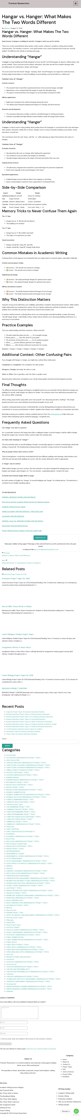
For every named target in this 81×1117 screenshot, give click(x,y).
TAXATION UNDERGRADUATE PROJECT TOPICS (22, 967)
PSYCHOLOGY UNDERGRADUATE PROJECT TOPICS (23, 935)
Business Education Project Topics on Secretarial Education (25, 719)
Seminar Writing (63, 1096)
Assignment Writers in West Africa (16, 647)
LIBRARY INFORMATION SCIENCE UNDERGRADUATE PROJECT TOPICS (29, 890)
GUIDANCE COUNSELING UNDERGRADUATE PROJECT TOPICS (26, 871)
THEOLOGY (10, 974)
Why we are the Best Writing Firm (69, 1102)
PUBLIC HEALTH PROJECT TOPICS (17, 945)
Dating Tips (10, 827)
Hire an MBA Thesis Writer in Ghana (17, 606)
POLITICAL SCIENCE (12, 927)
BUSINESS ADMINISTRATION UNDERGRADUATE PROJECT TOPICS (28, 795)
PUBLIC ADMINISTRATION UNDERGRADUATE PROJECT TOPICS (27, 940)
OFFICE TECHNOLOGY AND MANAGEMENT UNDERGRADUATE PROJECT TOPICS (32, 915)
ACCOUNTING (11, 755)
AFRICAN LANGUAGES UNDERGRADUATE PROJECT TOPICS (26, 763)
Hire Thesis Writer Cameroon (9, 1102)
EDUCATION (10, 839)
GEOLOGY (9, 868)
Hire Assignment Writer (7, 1105)
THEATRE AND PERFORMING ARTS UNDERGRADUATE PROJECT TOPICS (30, 972)
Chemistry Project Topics (14, 804)
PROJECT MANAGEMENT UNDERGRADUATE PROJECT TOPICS (27, 932)
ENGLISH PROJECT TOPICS (15, 849)
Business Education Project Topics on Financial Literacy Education (28, 714)
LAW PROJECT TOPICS (14, 888)
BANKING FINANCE (12, 777)
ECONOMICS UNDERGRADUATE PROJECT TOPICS (22, 836)
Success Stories (11, 964)
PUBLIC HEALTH (11, 942)
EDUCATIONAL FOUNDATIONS (16, 844)
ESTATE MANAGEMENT (14, 858)
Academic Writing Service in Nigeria (12, 1087)
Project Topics (67, 1067)
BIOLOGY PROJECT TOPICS (15, 787)
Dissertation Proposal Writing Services (15, 526)
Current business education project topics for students (24, 729)
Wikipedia (9, 991)
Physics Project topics (13, 925)
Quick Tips (12, 521)
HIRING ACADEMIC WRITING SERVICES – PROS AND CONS (22, 512)
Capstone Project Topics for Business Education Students (25, 712)
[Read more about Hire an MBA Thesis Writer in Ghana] (9, 596)
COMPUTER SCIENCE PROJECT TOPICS (19, 819)
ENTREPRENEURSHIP (13, 851)
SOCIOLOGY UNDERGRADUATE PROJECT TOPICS (22, 962)
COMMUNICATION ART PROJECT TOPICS (20, 809)
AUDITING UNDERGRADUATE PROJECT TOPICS (22, 775)
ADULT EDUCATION (12, 760)
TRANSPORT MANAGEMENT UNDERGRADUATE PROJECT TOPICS (28, 981)
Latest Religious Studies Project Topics (18, 634)
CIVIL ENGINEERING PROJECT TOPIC (18, 807)
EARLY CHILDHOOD (12, 829)
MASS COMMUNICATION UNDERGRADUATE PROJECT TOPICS (27, 903)
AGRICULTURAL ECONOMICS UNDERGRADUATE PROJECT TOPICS (28, 765)
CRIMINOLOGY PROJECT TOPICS (17, 822)
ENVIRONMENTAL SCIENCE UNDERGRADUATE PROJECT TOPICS (27, 856)
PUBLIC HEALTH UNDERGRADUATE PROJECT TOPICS (24, 947)
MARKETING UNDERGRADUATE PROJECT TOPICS (22, 898)
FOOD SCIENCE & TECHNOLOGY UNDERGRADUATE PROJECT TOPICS (29, 863)
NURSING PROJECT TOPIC (14, 913)
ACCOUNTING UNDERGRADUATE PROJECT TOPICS (23, 758)
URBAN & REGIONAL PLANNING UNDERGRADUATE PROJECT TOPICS (29, 986)
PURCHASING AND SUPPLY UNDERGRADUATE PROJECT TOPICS (27, 952)
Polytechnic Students (65, 1099)
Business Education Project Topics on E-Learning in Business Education (29, 717)
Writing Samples (63, 1105)
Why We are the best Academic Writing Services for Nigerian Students (26, 502)
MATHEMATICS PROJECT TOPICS (17, 905)
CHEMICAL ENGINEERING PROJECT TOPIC (20, 799)
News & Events (11, 910)
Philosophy (10, 920)
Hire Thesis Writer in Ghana (9, 1093)
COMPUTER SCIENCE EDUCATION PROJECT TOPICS (23, 817)
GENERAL (5, 497)
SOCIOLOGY (10, 959)
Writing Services (5, 1108)
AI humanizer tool (56, 414)
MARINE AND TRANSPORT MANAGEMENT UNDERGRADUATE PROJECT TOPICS (32, 895)
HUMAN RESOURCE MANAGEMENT (18, 876)
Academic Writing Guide (66, 1093)
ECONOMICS (10, 834)
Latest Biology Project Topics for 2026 (17, 675)
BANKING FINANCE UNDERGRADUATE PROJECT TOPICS (25, 780)
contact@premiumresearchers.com (47, 549)
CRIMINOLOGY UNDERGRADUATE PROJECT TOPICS (23, 824)
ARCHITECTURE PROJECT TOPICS (17, 772)
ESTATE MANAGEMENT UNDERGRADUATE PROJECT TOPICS (26, 861)
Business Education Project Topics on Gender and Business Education (29, 726)
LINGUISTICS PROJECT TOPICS (16, 893)
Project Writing (5, 1110)
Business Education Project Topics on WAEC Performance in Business (29, 722)
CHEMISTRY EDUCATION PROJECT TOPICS (20, 802)
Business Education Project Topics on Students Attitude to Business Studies (31, 724)
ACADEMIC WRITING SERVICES (13, 516)
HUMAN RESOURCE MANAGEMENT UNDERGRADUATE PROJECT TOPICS (30, 878)
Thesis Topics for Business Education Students (21, 734)
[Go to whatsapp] (76, 1111)
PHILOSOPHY (10, 922)
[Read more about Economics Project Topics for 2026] (14, 574)
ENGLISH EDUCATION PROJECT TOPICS (19, 846)
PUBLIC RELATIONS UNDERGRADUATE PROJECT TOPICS (25, 950)
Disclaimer (66, 1077)
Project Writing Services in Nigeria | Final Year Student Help (22, 531)
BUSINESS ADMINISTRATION (15, 792)
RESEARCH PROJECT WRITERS (14, 688)
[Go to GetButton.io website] (76, 1115)
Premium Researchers (19, 3)
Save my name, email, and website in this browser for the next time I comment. (27, 1039)
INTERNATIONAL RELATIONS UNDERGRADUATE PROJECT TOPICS (28, 883)
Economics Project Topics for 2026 (16, 578)
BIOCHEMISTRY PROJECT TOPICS (17, 782)
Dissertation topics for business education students (23, 731)
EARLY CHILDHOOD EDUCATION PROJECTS (20, 831)
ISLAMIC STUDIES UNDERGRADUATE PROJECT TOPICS (24, 886)
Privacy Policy (67, 1074)
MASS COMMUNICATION (14, 900)
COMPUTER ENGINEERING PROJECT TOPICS (20, 812)
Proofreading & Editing (7, 1096)
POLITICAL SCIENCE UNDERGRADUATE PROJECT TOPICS (25, 930)
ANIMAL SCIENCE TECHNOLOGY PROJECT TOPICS (23, 770)
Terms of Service (68, 1072)
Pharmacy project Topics (14, 918)
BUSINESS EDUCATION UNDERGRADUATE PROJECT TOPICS (26, 797)
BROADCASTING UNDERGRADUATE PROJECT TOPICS (24, 790)
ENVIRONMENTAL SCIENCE (15, 854)
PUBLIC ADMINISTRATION (15, 937)
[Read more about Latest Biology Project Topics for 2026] (9, 665)
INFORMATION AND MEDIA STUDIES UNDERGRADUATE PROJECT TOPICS (30, 881)
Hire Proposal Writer (6, 1090)
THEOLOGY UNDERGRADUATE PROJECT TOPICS (22, 976)
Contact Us (66, 1064)
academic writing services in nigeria (13, 507)
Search (4, 739)
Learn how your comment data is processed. (41, 1049)
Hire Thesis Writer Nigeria (8, 1099)
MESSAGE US (40, 538)
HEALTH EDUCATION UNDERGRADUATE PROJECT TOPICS (25, 873)
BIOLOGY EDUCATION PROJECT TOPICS (19, 785)
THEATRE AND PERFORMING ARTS (18, 969)
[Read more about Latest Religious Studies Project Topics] (9, 624)
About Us (66, 1062)
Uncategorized (11, 984)
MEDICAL (9, 908)
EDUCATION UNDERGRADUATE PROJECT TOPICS (22, 841)
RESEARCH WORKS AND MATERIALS (22, 497)
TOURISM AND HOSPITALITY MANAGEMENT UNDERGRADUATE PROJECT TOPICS (33, 979)
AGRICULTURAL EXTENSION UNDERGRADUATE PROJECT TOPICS (28, 767)
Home (65, 1059)
